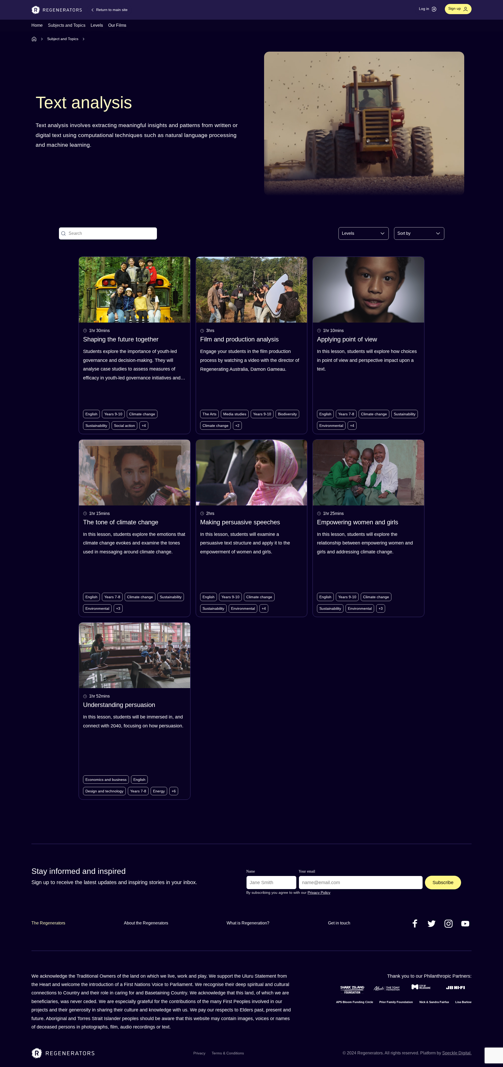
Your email (307, 871)
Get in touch (339, 923)
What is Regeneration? (248, 923)
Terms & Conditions (228, 1053)
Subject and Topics (62, 39)
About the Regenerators (146, 923)
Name (250, 871)
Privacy (199, 1053)
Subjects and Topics (66, 25)
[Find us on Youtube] (465, 923)
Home (37, 25)
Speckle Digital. (457, 1053)
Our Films (117, 25)
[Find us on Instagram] (448, 923)
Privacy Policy (319, 892)
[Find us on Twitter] (431, 923)
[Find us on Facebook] (415, 923)
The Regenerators (48, 923)
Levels (97, 25)
